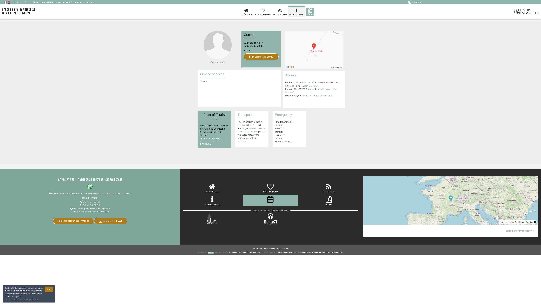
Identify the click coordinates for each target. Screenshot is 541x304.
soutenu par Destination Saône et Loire (327, 252)
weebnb (210, 252)
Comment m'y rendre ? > (520, 230)
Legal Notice (257, 248)
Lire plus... (205, 144)
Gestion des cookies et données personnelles (21, 299)
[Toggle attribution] (535, 222)
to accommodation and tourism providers (244, 252)
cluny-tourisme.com (209, 138)
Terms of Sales (282, 248)
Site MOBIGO (311, 86)
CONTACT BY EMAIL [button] (263, 56)
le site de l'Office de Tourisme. (317, 95)
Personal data (269, 248)
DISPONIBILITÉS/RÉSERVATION (73, 220)
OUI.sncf (289, 92)
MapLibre (529, 222)
